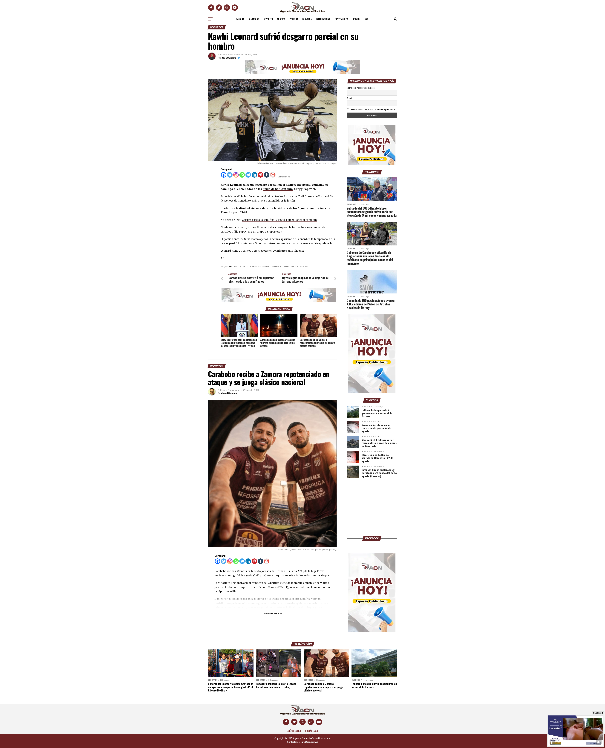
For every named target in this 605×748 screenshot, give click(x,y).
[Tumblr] (266, 175)
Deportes (268, 19)
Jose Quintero (229, 58)
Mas (366, 19)
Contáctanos (311, 730)
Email (349, 98)
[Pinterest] (260, 175)
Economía (307, 19)
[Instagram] (236, 175)
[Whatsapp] (242, 175)
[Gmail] (273, 175)
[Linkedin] (254, 175)
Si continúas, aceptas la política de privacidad (372, 109)
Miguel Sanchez (229, 393)
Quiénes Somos (294, 730)
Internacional (323, 19)
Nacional (240, 19)
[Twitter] (230, 175)
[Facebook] (223, 175)
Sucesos (281, 19)
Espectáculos (341, 19)
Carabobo (254, 19)
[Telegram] (248, 175)
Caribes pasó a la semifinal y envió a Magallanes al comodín (279, 220)
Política (294, 19)
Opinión (356, 19)
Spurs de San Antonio (278, 189)
